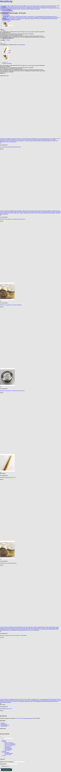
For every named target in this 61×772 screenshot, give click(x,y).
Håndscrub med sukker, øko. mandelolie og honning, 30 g (12, 390)
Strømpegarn (7, 746)
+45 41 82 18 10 (19, 718)
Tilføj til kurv (2, 43)
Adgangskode (3, 763)
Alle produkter (8, 750)
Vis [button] (0, 142)
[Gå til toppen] (0, 736)
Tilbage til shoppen (6, 39)
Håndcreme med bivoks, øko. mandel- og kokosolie (11, 304)
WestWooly (6, 1)
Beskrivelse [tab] (4, 62)
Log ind (7, 766)
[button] (3, 30)
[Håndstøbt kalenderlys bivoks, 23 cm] (31, 19)
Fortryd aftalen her (6, 769)
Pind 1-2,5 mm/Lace (9, 742)
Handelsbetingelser (6, 20)
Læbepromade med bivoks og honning (8, 563)
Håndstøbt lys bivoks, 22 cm (6, 708)
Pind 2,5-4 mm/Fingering (10, 743)
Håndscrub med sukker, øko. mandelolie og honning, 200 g (12, 219)
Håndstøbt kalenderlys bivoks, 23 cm (8, 477)
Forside (1, 10)
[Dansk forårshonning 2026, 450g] (5, 27)
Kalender (4, 751)
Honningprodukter (6, 15)
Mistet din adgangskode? (5, 768)
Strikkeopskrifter (5, 14)
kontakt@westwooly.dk (28, 718)
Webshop (4, 741)
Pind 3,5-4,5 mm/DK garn (7, 11)
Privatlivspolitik (8, 754)
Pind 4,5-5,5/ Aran (8, 745)
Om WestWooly (5, 752)
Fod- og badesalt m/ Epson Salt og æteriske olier (10, 146)
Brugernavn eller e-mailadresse (7, 761)
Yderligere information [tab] (7, 63)
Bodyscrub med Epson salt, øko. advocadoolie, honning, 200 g (13, 635)
